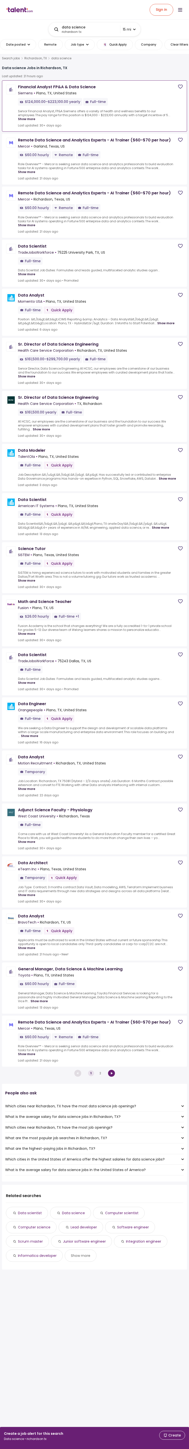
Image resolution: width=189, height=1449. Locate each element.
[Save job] (180, 87)
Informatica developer (37, 1255)
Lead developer (84, 1227)
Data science (73, 1213)
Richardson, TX (35, 58)
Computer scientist (122, 1213)
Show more (26, 119)
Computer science (34, 1227)
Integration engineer (143, 1241)
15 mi (127, 29)
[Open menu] (180, 10)
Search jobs (11, 58)
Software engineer (133, 1227)
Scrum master (30, 1241)
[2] (111, 1073)
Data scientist (30, 1213)
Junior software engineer (84, 1241)
